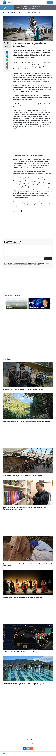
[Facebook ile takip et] (24, 748)
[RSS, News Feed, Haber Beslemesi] (31, 748)
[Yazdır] (7, 65)
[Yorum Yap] (7, 68)
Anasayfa (15, 744)
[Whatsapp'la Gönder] (7, 60)
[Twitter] (7, 54)
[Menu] (48, 2)
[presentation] (8, 7)
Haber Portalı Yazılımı (10, 753)
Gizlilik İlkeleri (32, 744)
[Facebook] (7, 52)
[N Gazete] (8, 2)
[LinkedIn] (7, 57)
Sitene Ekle (39, 744)
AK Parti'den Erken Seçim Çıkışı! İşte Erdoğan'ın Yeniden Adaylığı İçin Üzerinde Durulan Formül (30, 7)
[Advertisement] (33, 141)
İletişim (25, 744)
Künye (20, 744)
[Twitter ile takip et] (28, 748)
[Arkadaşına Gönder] (7, 63)
